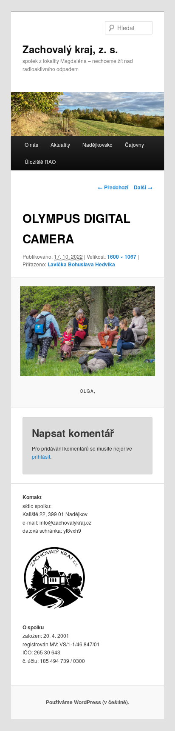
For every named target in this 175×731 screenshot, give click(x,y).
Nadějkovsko (97, 144)
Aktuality (60, 144)
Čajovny (134, 144)
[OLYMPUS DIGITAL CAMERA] (87, 331)
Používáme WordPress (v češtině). (87, 702)
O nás (31, 144)
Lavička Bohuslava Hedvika (81, 264)
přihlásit (41, 456)
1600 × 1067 (121, 256)
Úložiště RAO (40, 161)
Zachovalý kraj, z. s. (70, 49)
